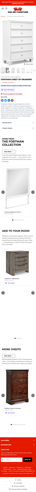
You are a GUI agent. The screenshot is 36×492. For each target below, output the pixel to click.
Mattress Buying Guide (24, 469)
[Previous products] (3, 192)
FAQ (14, 469)
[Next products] (33, 192)
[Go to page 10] (24, 424)
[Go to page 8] (21, 424)
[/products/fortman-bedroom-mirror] (17, 188)
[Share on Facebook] (2, 100)
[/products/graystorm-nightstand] (17, 263)
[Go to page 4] (19, 338)
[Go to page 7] (20, 424)
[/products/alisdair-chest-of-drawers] (17, 388)
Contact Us (20, 467)
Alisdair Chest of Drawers (12, 408)
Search (5, 467)
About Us (12, 467)
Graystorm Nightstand (11, 278)
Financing (28, 467)
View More (7, 151)
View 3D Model (8, 90)
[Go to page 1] (12, 219)
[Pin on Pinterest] (12, 100)
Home (3, 16)
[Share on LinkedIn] (9, 100)
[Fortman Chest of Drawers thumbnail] (3, 70)
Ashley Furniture (8, 82)
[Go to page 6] (18, 424)
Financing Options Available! (12, 94)
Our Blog (4, 471)
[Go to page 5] (17, 424)
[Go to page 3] (14, 424)
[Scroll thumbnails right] (33, 70)
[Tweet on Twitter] (5, 100)
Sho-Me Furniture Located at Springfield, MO (22, 471)
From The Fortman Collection (11, 77)
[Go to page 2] (16, 338)
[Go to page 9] (23, 424)
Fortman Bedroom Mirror (12, 212)
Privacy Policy (7, 469)
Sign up (28, 459)
